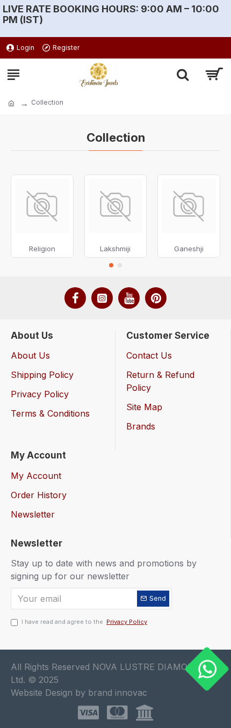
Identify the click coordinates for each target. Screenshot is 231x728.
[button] (111, 265)
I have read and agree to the (84, 621)
